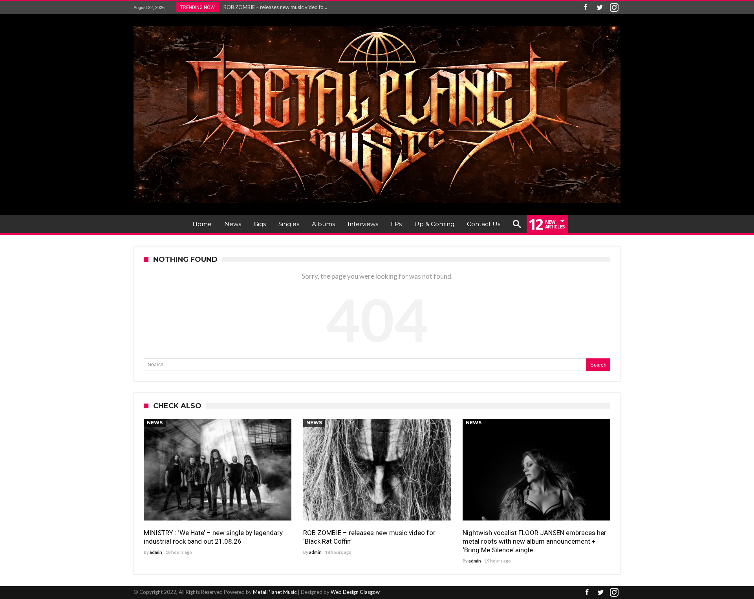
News (155, 423)
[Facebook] (585, 7)
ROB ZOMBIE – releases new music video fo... (273, 7)
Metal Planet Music (274, 592)
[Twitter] (599, 7)
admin (156, 552)
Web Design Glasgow (355, 592)
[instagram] (614, 7)
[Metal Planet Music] (377, 25)
